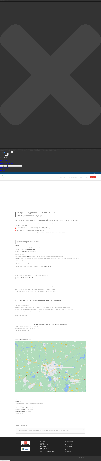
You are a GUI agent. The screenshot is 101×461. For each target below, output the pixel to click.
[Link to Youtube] (96, 173)
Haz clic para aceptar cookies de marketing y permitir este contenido (62, 367)
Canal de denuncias (68, 449)
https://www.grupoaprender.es (48, 451)
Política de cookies (4, 167)
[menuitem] (62, 177)
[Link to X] (91, 173)
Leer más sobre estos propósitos (6, 163)
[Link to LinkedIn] (93, 173)
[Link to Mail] (98, 173)
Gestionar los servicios (4, 160)
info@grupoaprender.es (47, 449)
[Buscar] (98, 177)
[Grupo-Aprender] (5, 177)
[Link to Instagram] (94, 173)
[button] (50, 75)
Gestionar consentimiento (4, 460)
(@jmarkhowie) (23, 303)
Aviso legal (2, 170)
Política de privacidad (4, 168)
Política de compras (68, 448)
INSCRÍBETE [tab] (22, 425)
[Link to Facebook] (89, 173)
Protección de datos (68, 446)
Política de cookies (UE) (69, 451)
